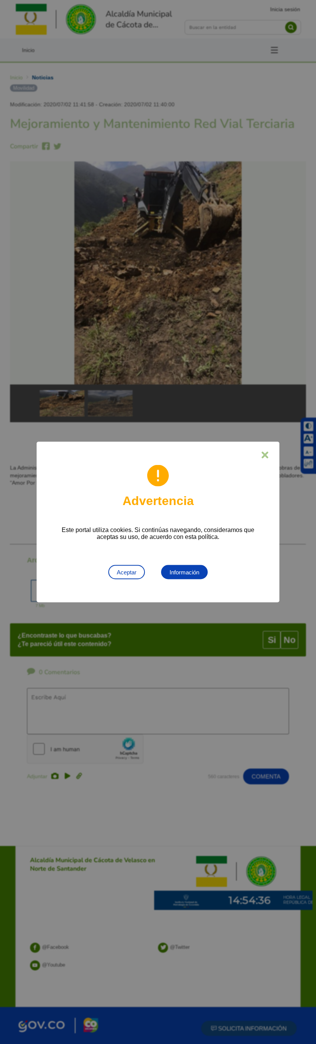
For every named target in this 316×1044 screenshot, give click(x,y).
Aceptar (126, 572)
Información (184, 572)
